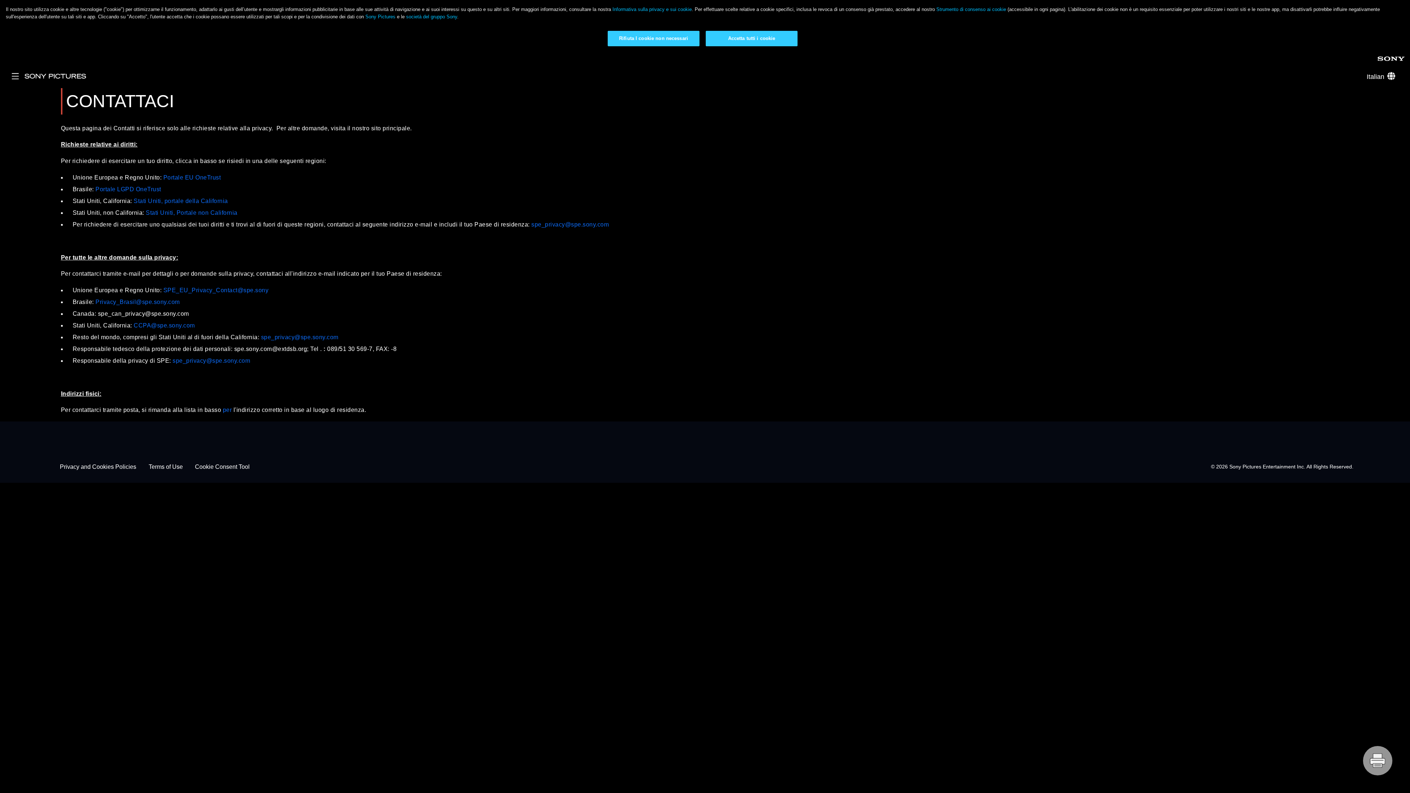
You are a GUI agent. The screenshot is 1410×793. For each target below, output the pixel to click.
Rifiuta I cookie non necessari (653, 38)
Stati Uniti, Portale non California (192, 213)
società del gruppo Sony (431, 16)
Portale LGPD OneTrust (128, 189)
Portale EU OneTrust (192, 177)
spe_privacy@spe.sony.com (570, 224)
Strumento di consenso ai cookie (971, 9)
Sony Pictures (380, 16)
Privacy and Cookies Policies (98, 467)
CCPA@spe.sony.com (164, 325)
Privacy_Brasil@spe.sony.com (137, 302)
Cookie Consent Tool (222, 467)
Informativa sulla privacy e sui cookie (652, 9)
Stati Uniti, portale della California (181, 201)
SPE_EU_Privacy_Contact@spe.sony (216, 290)
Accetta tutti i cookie (752, 38)
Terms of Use (166, 467)
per (227, 410)
